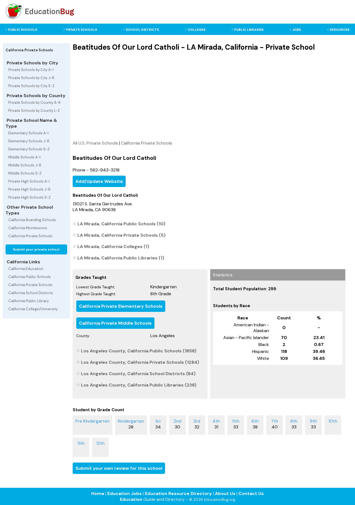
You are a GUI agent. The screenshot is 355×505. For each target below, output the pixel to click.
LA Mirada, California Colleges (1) (113, 246)
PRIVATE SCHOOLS (81, 29)
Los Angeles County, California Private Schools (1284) (140, 362)
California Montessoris (27, 228)
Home (97, 493)
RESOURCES (339, 29)
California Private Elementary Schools (121, 306)
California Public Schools (29, 276)
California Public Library (28, 301)
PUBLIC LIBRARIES (248, 29)
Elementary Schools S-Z (29, 149)
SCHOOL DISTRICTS (142, 29)
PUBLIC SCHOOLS (22, 29)
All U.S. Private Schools (95, 143)
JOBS (296, 29)
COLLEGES (197, 29)
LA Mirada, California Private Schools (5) (121, 235)
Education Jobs (124, 493)
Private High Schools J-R (29, 189)
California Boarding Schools (32, 220)
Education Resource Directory (178, 493)
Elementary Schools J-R (28, 141)
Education (131, 499)
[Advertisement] (209, 96)
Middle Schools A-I (24, 157)
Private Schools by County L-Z (34, 110)
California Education (25, 268)
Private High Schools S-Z (29, 197)
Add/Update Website (99, 181)
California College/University (33, 309)
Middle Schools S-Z (25, 173)
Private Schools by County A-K (34, 102)
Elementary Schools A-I (28, 133)
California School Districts (30, 293)
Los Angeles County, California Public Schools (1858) (138, 351)
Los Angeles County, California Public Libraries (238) (138, 385)
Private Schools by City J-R (31, 77)
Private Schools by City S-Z (31, 86)
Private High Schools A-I (29, 181)
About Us (225, 493)
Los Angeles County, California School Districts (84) (138, 374)
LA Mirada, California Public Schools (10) (121, 224)
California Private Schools (30, 236)
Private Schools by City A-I (31, 69)
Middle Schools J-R (24, 165)
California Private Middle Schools (115, 323)
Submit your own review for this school (118, 468)
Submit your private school (36, 249)
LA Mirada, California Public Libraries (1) (120, 258)
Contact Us (251, 493)
